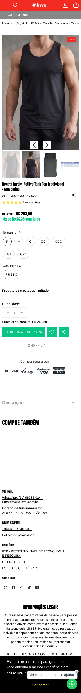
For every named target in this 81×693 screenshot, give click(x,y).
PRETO (12, 274)
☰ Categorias (16, 15)
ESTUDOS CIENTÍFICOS (20, 568)
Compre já (35, 345)
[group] (11, 164)
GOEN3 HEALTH (14, 562)
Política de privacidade (18, 535)
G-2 (23, 254)
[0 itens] (76, 5)
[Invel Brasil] (40, 5)
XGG (58, 241)
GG (43, 241)
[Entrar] (65, 5)
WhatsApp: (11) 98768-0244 (22, 497)
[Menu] (5, 5)
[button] (34, 145)
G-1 (9, 254)
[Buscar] (16, 5)
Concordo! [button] (40, 685)
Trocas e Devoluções (17, 528)
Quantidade (11, 304)
